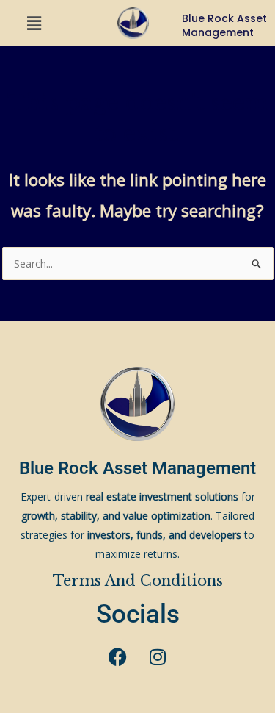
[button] (34, 23)
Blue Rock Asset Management (137, 468)
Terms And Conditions (138, 581)
